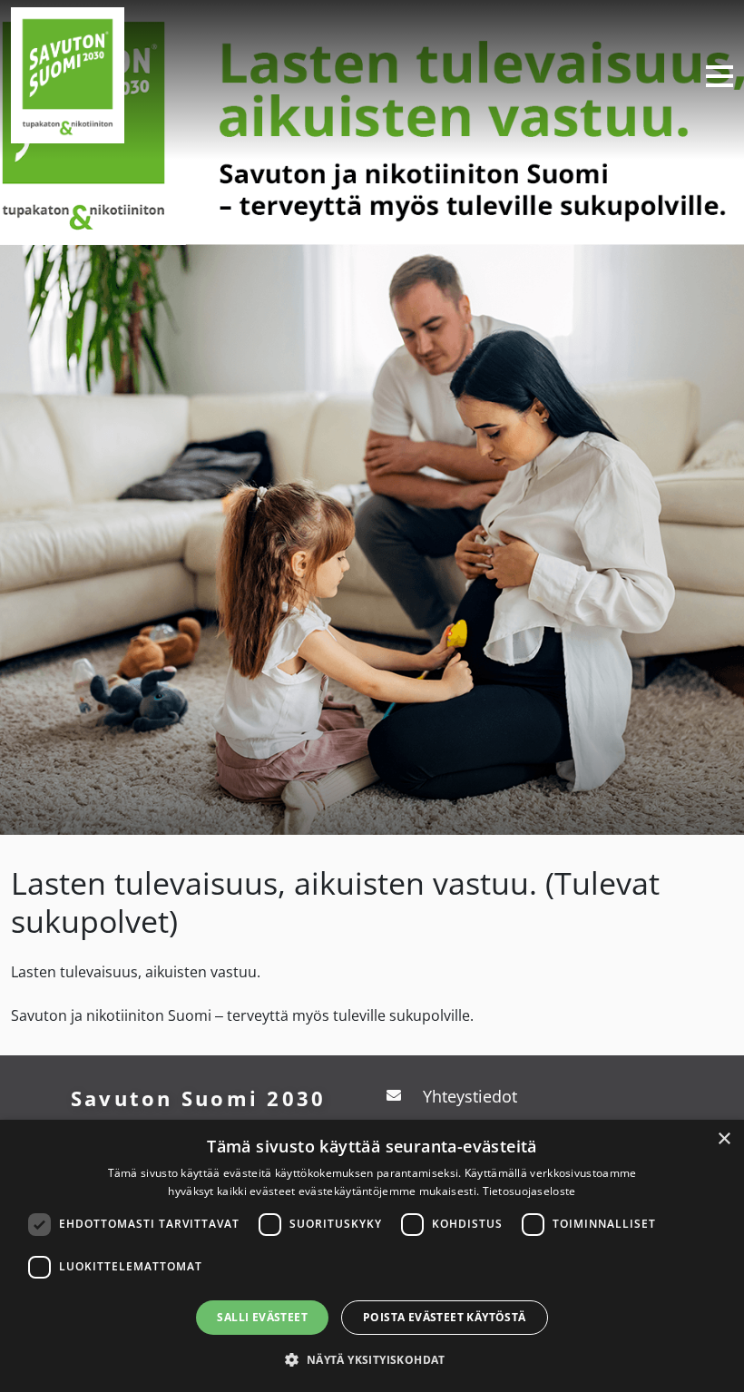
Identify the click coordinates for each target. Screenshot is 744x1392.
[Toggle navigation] (712, 75)
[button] (372, 1359)
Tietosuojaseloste (529, 1191)
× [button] (723, 1139)
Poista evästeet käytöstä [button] (444, 1317)
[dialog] (372, 1256)
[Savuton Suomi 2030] (67, 73)
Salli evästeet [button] (262, 1317)
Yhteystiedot (470, 1096)
